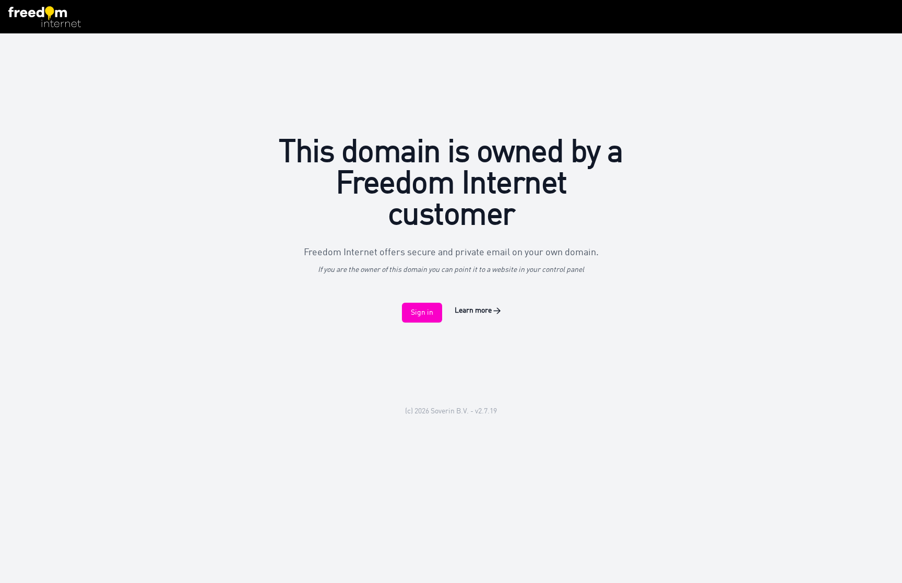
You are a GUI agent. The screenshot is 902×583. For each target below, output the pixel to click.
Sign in (422, 312)
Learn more (478, 310)
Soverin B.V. (450, 411)
